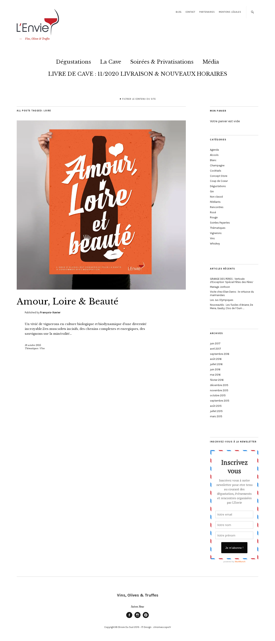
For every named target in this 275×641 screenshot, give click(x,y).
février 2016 (217, 379)
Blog (179, 12)
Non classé (216, 196)
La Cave (110, 62)
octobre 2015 (218, 395)
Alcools (214, 154)
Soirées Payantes (220, 222)
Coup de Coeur (219, 180)
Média (211, 62)
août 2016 (216, 358)
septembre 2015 (219, 400)
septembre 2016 (219, 353)
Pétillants (215, 201)
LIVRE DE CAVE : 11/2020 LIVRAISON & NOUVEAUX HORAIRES (137, 74)
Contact (190, 12)
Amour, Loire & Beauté (67, 301)
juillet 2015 (216, 411)
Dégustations (73, 62)
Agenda (214, 149)
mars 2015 (216, 416)
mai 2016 (215, 374)
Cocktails (215, 170)
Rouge (214, 217)
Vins (42, 348)
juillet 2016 (216, 364)
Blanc (213, 160)
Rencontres (216, 207)
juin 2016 (215, 369)
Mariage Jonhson (220, 286)
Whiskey (215, 243)
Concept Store (218, 175)
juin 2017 (215, 343)
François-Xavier (50, 312)
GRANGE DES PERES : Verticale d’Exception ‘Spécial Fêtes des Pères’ (231, 280)
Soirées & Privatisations (161, 62)
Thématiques (31, 348)
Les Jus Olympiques (221, 299)
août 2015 (216, 405)
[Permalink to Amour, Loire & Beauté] (101, 288)
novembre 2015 (219, 390)
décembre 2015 (219, 385)
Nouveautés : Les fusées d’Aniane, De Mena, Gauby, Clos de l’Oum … (231, 306)
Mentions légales (230, 12)
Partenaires (207, 12)
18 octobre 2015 (33, 345)
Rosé (213, 212)
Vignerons (216, 233)
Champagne (217, 165)
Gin (212, 191)
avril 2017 (215, 348)
